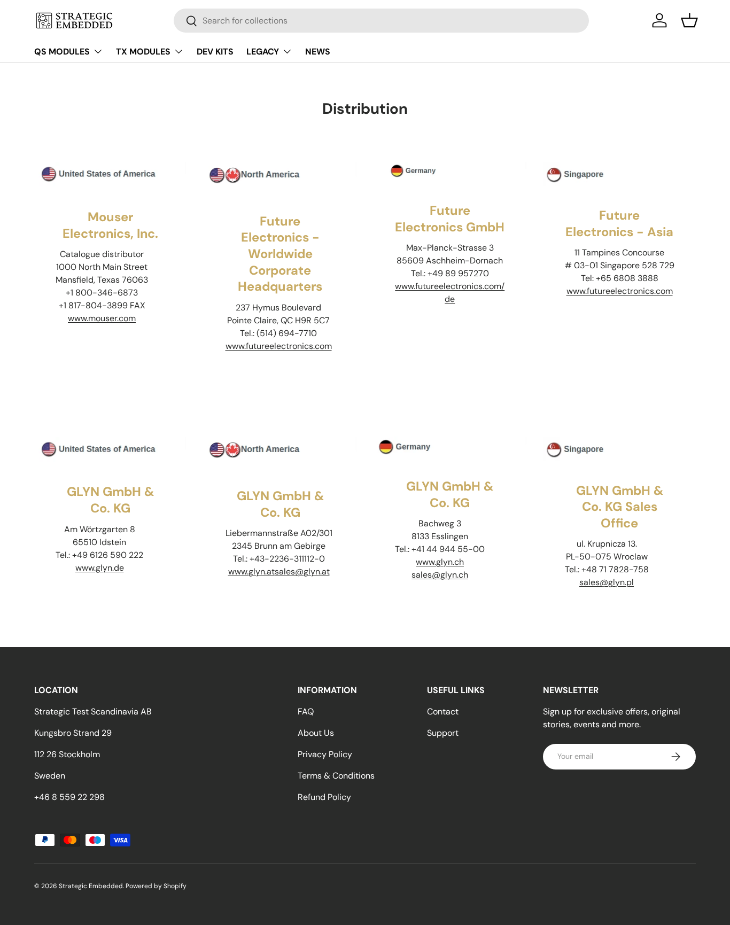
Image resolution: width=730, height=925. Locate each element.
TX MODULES (143, 51)
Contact (443, 711)
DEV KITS (215, 51)
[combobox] (381, 21)
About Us (316, 733)
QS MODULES (62, 51)
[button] (689, 20)
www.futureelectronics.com (279, 346)
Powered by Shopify (156, 886)
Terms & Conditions (336, 775)
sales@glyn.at (302, 571)
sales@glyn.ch (439, 574)
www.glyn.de (99, 567)
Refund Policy (324, 797)
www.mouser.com (102, 318)
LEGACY (262, 51)
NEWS (317, 51)
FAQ (306, 711)
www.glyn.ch (440, 562)
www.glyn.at (251, 571)
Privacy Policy (325, 754)
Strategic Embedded (91, 886)
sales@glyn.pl (606, 582)
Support (443, 733)
